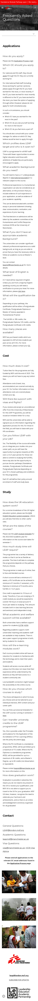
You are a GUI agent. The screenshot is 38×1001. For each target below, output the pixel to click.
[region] (19, 2)
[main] (19, 17)
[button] (2, 7)
